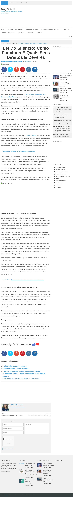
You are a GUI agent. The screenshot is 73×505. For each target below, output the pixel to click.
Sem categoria (59, 182)
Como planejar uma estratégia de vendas (48, 480)
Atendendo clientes (61, 167)
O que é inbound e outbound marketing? (30, 481)
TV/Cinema (31, 33)
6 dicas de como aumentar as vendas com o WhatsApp (63, 109)
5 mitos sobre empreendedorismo (14, 366)
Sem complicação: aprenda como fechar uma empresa (39, 416)
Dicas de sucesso (11, 43)
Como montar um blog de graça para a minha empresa (62, 115)
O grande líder (58, 120)
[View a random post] (69, 36)
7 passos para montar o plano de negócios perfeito (21, 371)
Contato (39, 33)
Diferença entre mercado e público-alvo (65, 97)
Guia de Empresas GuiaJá (29, 495)
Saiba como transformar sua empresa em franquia (20, 379)
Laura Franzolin (27, 61)
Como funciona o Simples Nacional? (15, 368)
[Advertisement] (47, 17)
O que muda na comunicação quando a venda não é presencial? (63, 122)
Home (2, 29)
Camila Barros (58, 114)
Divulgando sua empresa (15, 29)
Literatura (65, 29)
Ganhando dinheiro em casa (50, 29)
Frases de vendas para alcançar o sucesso (12, 415)
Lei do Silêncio (31, 135)
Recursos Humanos (8, 33)
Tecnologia (21, 33)
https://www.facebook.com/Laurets (18, 407)
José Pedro (58, 107)
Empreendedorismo (32, 29)
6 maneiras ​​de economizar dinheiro (19, 3)
